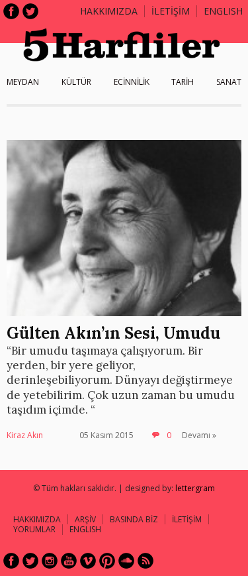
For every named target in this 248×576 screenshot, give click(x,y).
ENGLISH (223, 11)
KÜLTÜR (76, 81)
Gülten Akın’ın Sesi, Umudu (113, 333)
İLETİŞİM (170, 11)
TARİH (182, 81)
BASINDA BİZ (134, 519)
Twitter (30, 11)
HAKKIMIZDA (37, 519)
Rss (145, 561)
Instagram (50, 561)
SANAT (228, 81)
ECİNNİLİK (131, 81)
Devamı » (199, 435)
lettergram (195, 488)
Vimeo (88, 561)
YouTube (69, 561)
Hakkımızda (109, 11)
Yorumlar (34, 529)
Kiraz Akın (25, 435)
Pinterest (107, 561)
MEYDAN (23, 81)
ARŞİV (85, 519)
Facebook (11, 11)
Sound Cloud (126, 561)
